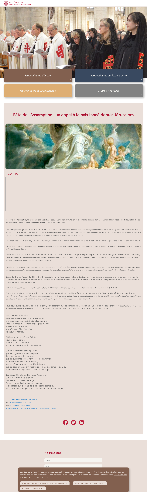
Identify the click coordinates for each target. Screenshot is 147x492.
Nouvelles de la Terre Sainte (109, 76)
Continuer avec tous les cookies (90, 483)
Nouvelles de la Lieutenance (38, 91)
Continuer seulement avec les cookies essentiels (44, 483)
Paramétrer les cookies (32, 488)
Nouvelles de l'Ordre (38, 76)
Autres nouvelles (109, 91)
